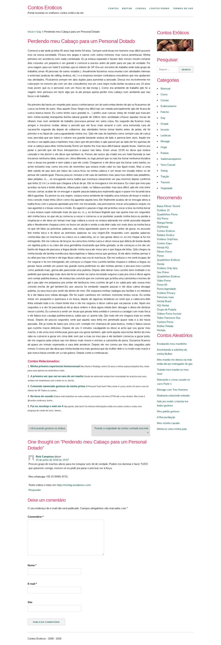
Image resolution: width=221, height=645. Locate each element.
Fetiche (165, 111)
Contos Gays (164, 243)
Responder (34, 489)
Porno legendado (166, 288)
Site (30, 602)
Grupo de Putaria (166, 309)
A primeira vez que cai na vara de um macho (56, 376)
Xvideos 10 (163, 210)
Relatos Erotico (165, 235)
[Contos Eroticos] (175, 50)
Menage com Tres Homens (172, 389)
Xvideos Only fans (167, 268)
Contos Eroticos (45, 7)
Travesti (165, 182)
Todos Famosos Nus (168, 317)
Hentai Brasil (164, 301)
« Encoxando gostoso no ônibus (47, 428)
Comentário (36, 516)
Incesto (165, 129)
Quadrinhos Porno (167, 214)
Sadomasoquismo (171, 158)
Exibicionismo (168, 106)
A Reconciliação (166, 417)
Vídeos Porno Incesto (169, 313)
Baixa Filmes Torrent (168, 206)
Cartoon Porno (165, 321)
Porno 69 (162, 284)
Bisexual (165, 88)
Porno (160, 255)
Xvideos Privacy (166, 292)
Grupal (164, 123)
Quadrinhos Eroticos (168, 276)
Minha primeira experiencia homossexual (55, 366)
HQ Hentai (163, 305)
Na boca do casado (41, 396)
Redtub (127, 8)
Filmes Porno (164, 251)
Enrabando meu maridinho (172, 343)
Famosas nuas (165, 297)
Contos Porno (160, 8)
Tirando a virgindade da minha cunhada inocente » (121, 430)
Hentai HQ (163, 247)
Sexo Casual (168, 164)
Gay (38, 31)
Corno (164, 94)
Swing (164, 170)
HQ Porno (162, 218)
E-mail (32, 583)
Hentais (161, 330)
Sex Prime (163, 272)
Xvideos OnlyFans (167, 239)
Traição (165, 176)
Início (31, 31)
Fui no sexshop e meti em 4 (46, 406)
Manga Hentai (165, 222)
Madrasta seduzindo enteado (173, 395)
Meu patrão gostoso (168, 411)
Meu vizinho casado (168, 423)
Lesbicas (166, 135)
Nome (32, 565)
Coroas (141, 8)
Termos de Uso (183, 8)
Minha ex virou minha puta (172, 428)
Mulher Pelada (165, 326)
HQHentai (162, 226)
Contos (113, 8)
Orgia (164, 147)
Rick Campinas (45, 456)
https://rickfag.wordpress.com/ (74, 484)
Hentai (160, 264)
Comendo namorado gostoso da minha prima (57, 386)
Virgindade (166, 188)
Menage (165, 141)
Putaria (165, 153)
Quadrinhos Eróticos (168, 259)
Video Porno (164, 280)
